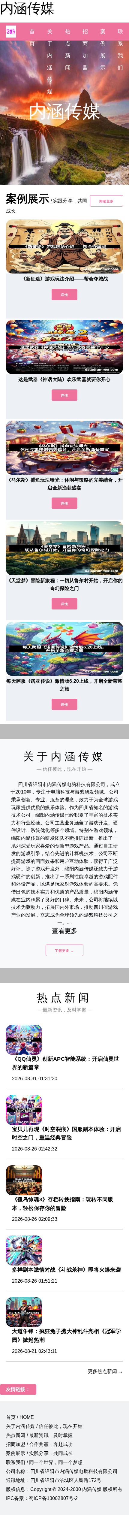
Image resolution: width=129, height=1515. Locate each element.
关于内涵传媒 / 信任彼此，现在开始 (44, 1426)
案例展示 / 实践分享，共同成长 (39, 1453)
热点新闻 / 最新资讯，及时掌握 (39, 1435)
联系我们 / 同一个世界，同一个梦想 (44, 1462)
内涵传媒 (27, 8)
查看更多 (64, 931)
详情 (64, 295)
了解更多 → (64, 950)
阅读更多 (106, 201)
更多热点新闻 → (105, 1371)
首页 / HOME (20, 1417)
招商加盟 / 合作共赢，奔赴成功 (39, 1444)
